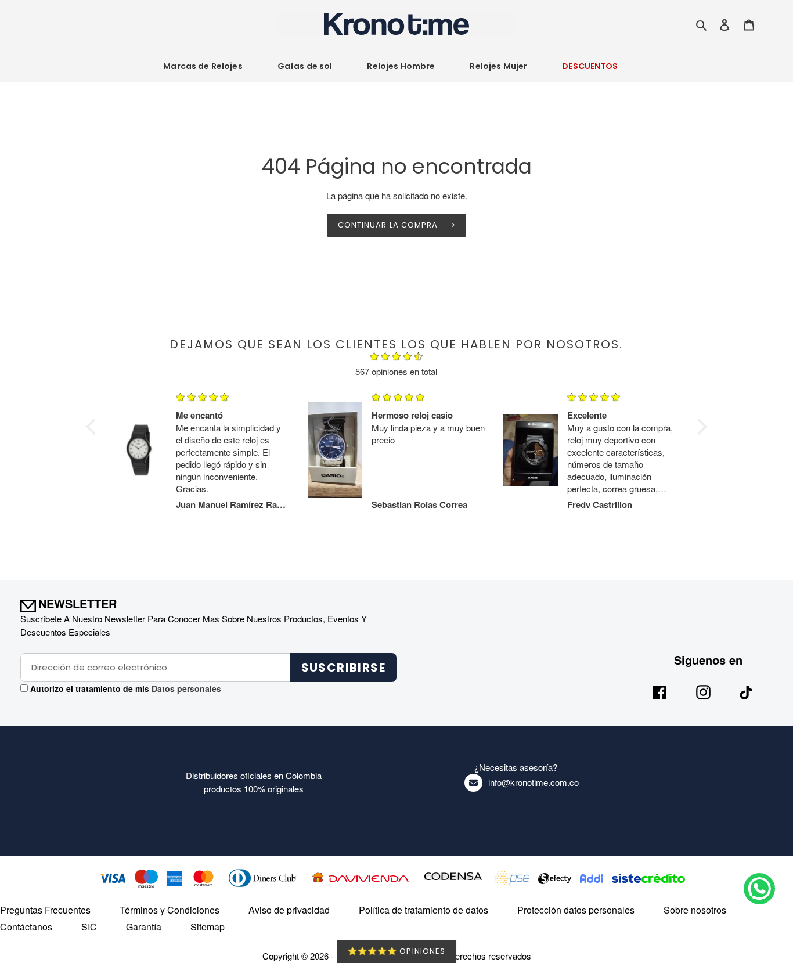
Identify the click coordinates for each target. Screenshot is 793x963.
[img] (396, 358)
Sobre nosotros (695, 910)
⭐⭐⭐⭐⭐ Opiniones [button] (396, 951)
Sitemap (207, 926)
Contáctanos (26, 926)
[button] (94, 427)
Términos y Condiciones (169, 910)
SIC (89, 926)
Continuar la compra (388, 224)
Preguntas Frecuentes (45, 910)
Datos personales (185, 688)
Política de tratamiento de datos (423, 910)
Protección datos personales (576, 910)
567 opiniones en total (396, 371)
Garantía (143, 926)
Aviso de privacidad (289, 910)
